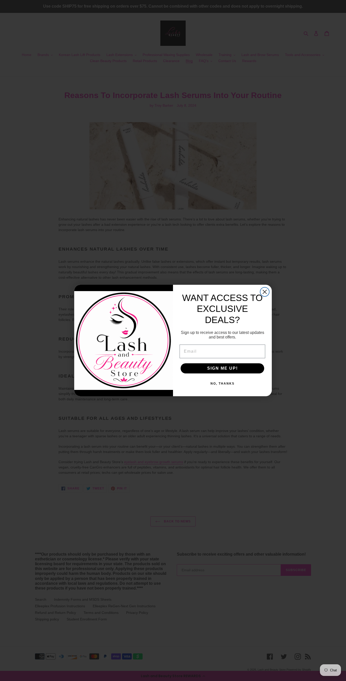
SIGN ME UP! (222, 368)
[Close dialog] (264, 291)
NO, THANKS (222, 383)
